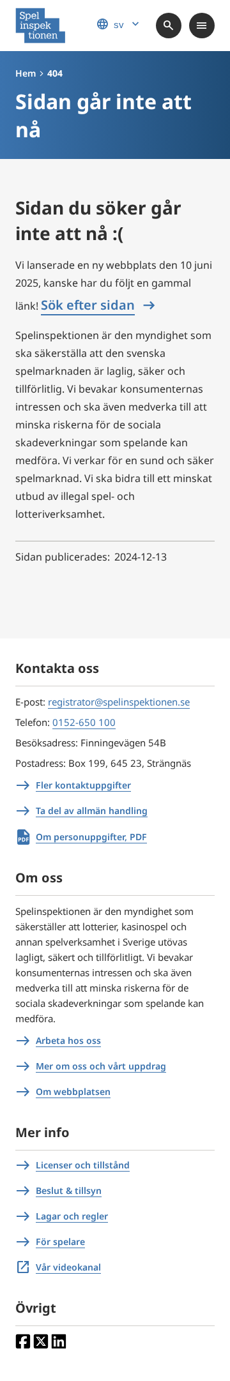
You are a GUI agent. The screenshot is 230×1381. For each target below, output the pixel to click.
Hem (25, 73)
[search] (168, 25)
